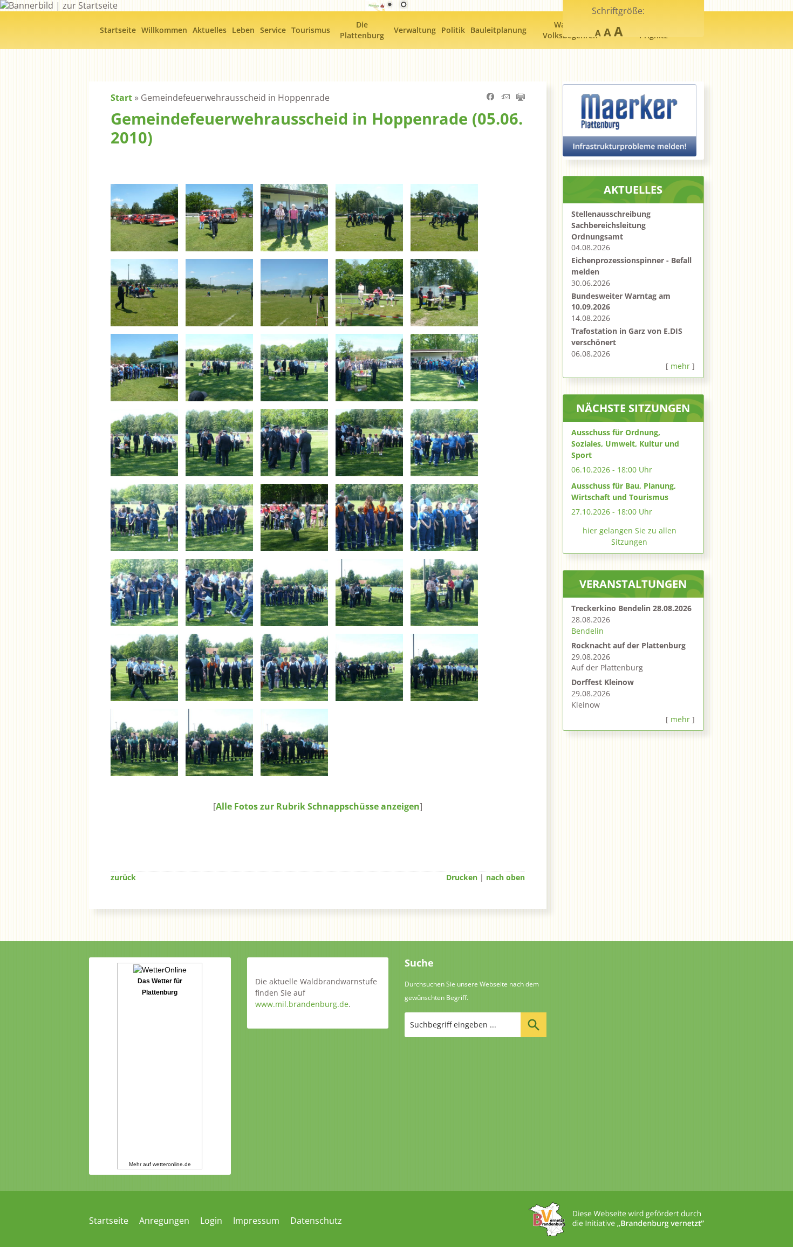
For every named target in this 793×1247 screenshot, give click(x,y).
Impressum (256, 1221)
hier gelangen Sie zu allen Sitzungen (629, 536)
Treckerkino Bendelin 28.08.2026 (631, 608)
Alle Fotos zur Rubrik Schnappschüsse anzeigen (318, 806)
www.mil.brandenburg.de (301, 1004)
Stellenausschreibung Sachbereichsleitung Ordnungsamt (611, 225)
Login (211, 1221)
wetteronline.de (172, 1164)
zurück (123, 877)
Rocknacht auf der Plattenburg (628, 645)
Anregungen (164, 1221)
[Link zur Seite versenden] (505, 98)
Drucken (461, 877)
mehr (680, 366)
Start (121, 98)
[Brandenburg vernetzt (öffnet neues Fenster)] (616, 1233)
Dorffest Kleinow (602, 682)
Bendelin (587, 631)
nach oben (505, 877)
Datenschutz (316, 1221)
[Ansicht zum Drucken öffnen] (520, 98)
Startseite (108, 1221)
